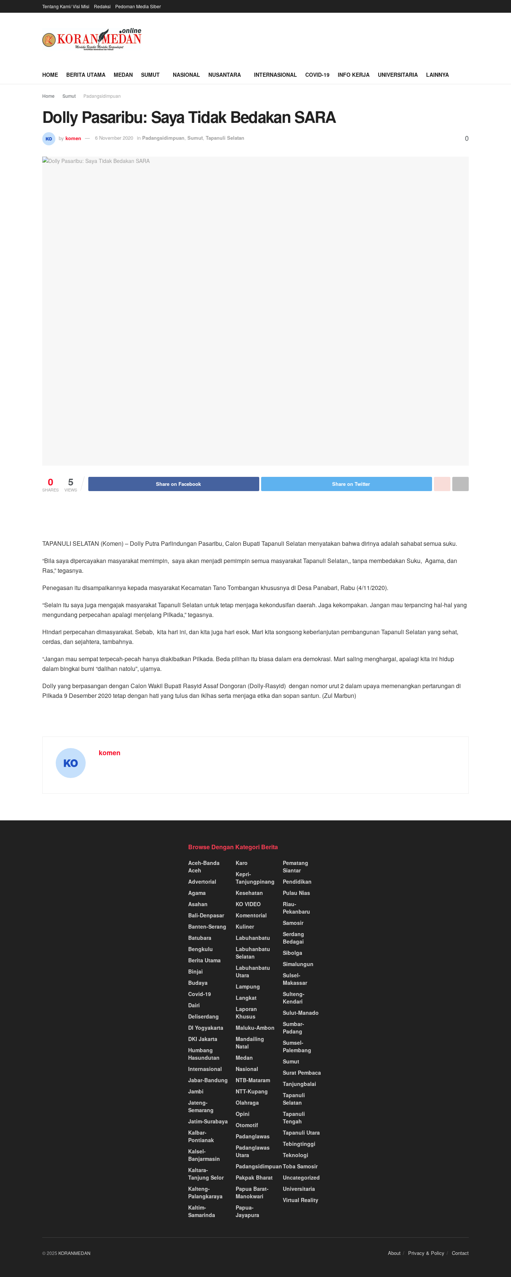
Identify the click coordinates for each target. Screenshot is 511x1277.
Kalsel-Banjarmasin (204, 1154)
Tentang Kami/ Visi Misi (65, 6)
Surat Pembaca (302, 1072)
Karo (242, 862)
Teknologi (295, 1155)
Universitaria (398, 74)
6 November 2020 (114, 137)
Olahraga (247, 1102)
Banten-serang (207, 926)
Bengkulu (200, 949)
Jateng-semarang (201, 1106)
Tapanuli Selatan (225, 137)
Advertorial (202, 881)
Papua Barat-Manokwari (252, 1192)
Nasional (186, 74)
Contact (460, 1252)
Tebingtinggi (299, 1143)
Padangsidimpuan (102, 96)
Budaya (198, 982)
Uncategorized (301, 1177)
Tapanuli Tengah (294, 1117)
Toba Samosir (300, 1166)
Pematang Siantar (295, 866)
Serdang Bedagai (293, 937)
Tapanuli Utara (301, 1132)
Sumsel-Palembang (297, 1046)
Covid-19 (317, 74)
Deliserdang (203, 1016)
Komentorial (251, 915)
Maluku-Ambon (255, 1027)
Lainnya (437, 74)
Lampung (248, 986)
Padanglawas (253, 1136)
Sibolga (292, 952)
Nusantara (224, 74)
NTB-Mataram (253, 1080)
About (394, 1252)
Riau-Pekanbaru (296, 907)
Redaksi (102, 6)
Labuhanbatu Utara (253, 971)
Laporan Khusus (246, 1012)
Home (50, 74)
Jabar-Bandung (208, 1080)
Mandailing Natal (250, 1042)
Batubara (199, 937)
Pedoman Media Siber (138, 6)
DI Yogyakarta (205, 1027)
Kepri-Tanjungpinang (255, 877)
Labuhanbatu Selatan (253, 952)
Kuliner (245, 926)
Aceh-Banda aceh (204, 866)
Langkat (246, 997)
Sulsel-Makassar (295, 978)
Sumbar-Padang (293, 1027)
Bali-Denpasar (206, 915)
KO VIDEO (248, 904)
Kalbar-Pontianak (201, 1136)
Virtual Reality (300, 1200)
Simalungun (298, 964)
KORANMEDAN (74, 1253)
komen (73, 137)
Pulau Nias (296, 892)
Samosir (293, 922)
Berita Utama (85, 74)
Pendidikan (297, 881)
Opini (243, 1113)
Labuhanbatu (253, 937)
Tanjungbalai (299, 1083)
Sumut (150, 74)
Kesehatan (249, 892)
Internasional (275, 74)
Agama (197, 892)
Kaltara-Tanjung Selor (206, 1173)
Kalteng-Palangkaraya (205, 1192)
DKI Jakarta (202, 1039)
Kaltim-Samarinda (201, 1211)
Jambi (196, 1091)
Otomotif (247, 1125)
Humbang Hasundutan (204, 1053)
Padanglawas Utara (253, 1151)
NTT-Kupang (252, 1091)
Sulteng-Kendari (294, 997)
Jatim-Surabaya (208, 1121)
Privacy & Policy (426, 1252)
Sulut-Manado (301, 1012)
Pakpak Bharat (254, 1177)
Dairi (194, 1005)
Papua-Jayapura (247, 1211)
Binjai (195, 971)
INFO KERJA (354, 74)
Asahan (198, 904)
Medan (123, 74)
